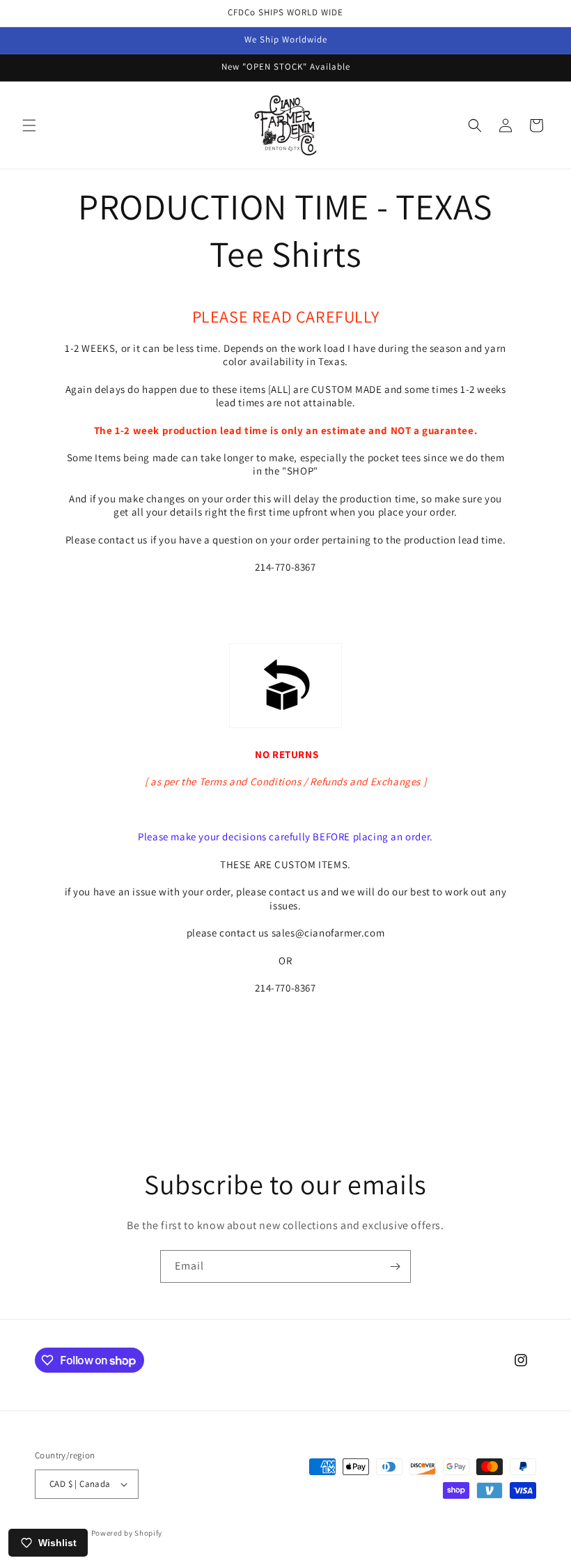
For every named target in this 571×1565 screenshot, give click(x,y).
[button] (29, 125)
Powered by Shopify (127, 1533)
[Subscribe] (395, 1266)
